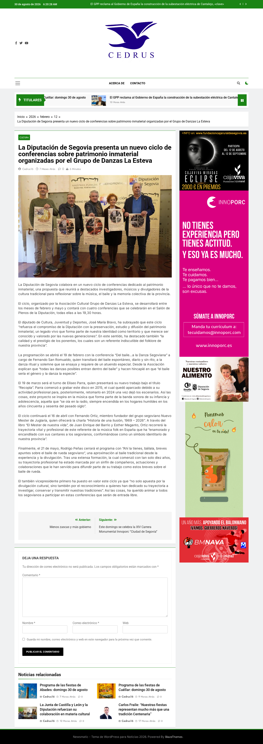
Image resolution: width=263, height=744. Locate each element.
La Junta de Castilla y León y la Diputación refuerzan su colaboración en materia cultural (167, 4)
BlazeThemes (174, 736)
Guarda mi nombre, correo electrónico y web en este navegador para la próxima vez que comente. (89, 639)
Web (126, 623)
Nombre (28, 623)
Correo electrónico (86, 623)
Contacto (137, 83)
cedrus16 (27, 169)
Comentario (31, 575)
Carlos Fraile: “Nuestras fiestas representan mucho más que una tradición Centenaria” (144, 709)
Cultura (24, 137)
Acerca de (116, 83)
